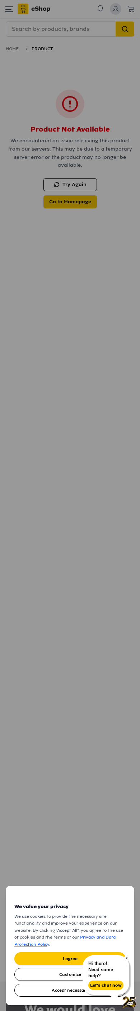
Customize (70, 974)
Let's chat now (106, 985)
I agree (70, 959)
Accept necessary (70, 990)
